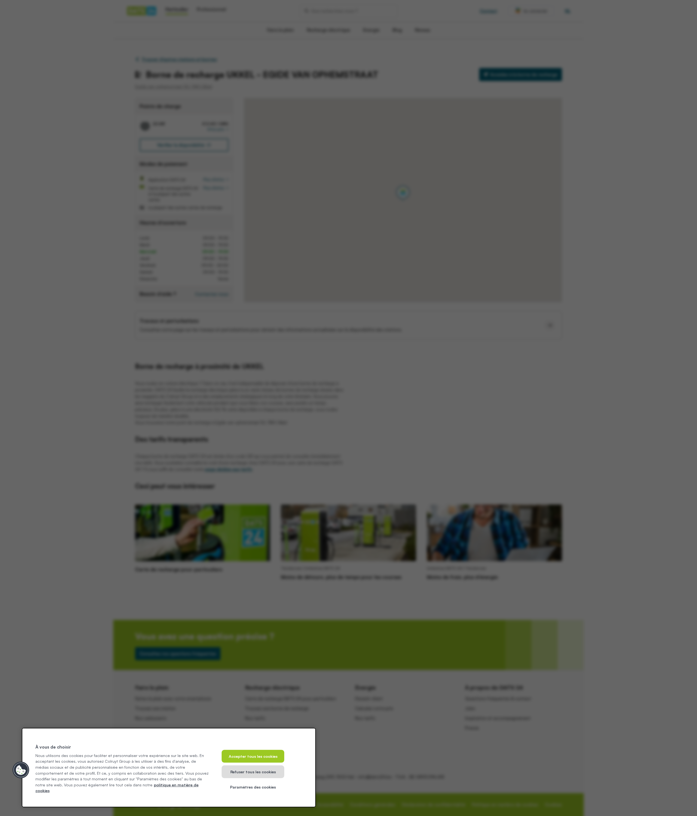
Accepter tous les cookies (253, 756)
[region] (169, 767)
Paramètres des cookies (253, 786)
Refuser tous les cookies (253, 771)
